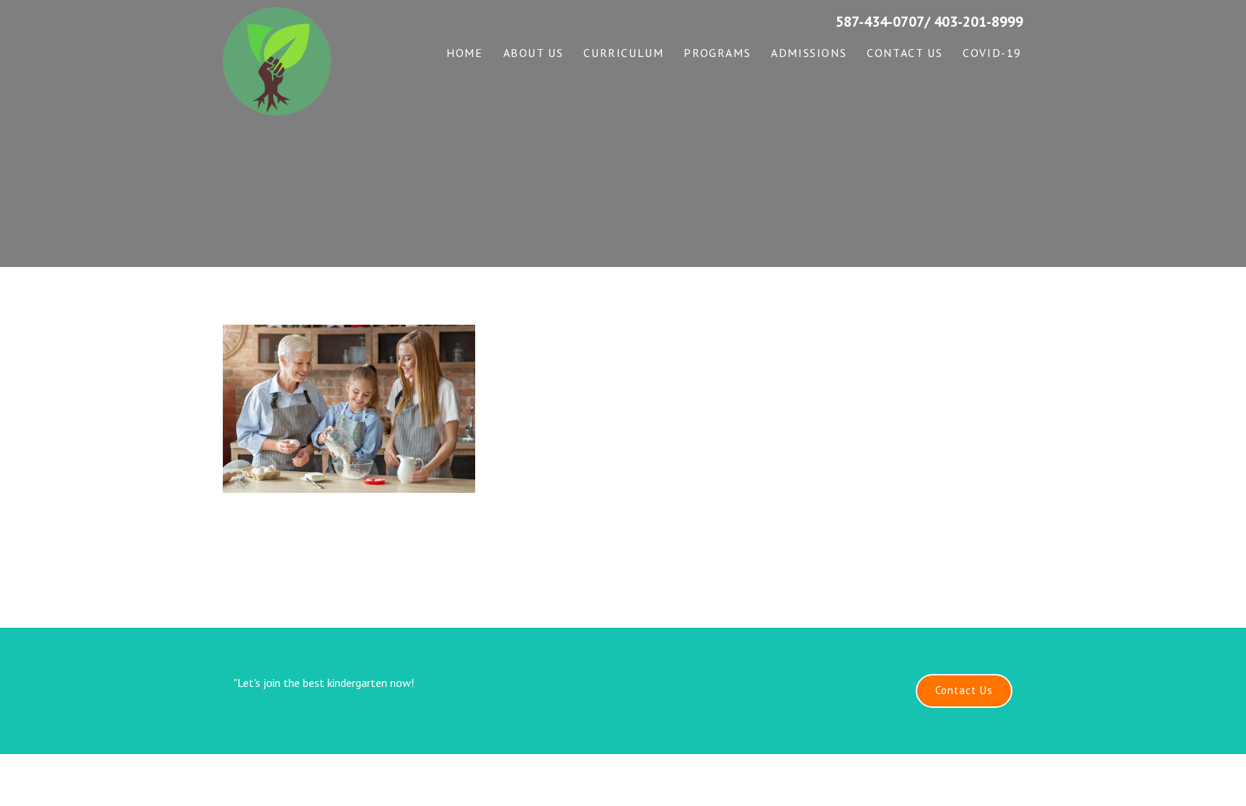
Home (464, 52)
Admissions (809, 52)
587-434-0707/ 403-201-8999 (929, 21)
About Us (533, 52)
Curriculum (623, 52)
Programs (717, 52)
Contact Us (904, 52)
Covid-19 (992, 52)
